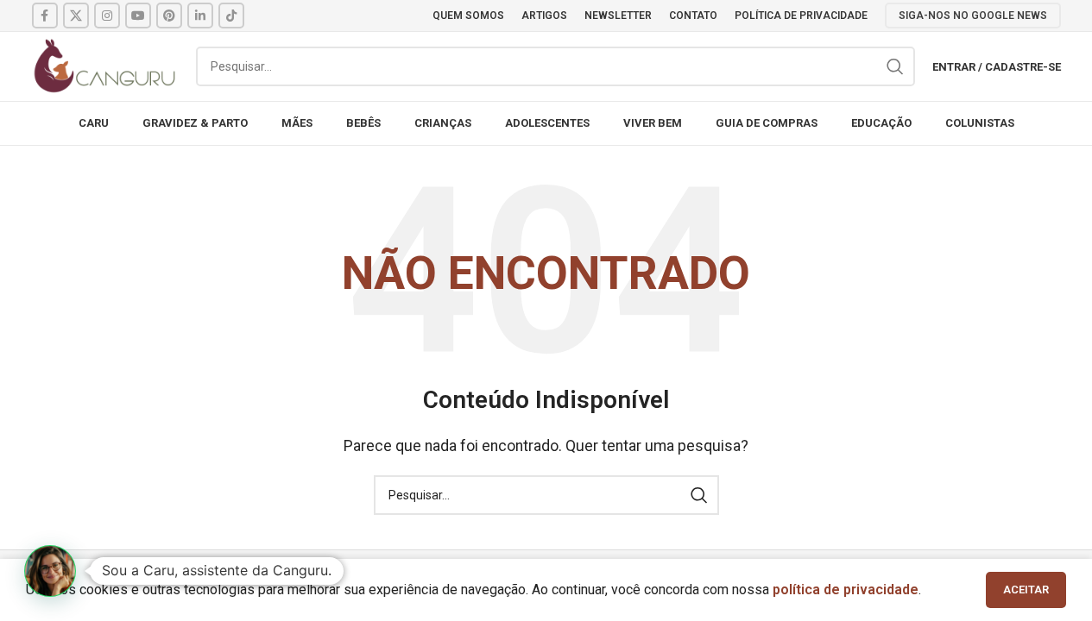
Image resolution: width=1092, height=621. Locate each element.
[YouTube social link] (138, 15)
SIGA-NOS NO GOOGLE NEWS (973, 15)
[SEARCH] (895, 66)
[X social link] (76, 15)
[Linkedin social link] (200, 15)
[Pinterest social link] (169, 15)
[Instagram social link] (107, 15)
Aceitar (1026, 589)
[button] (50, 571)
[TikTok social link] (231, 15)
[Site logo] (105, 65)
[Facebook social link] (45, 15)
